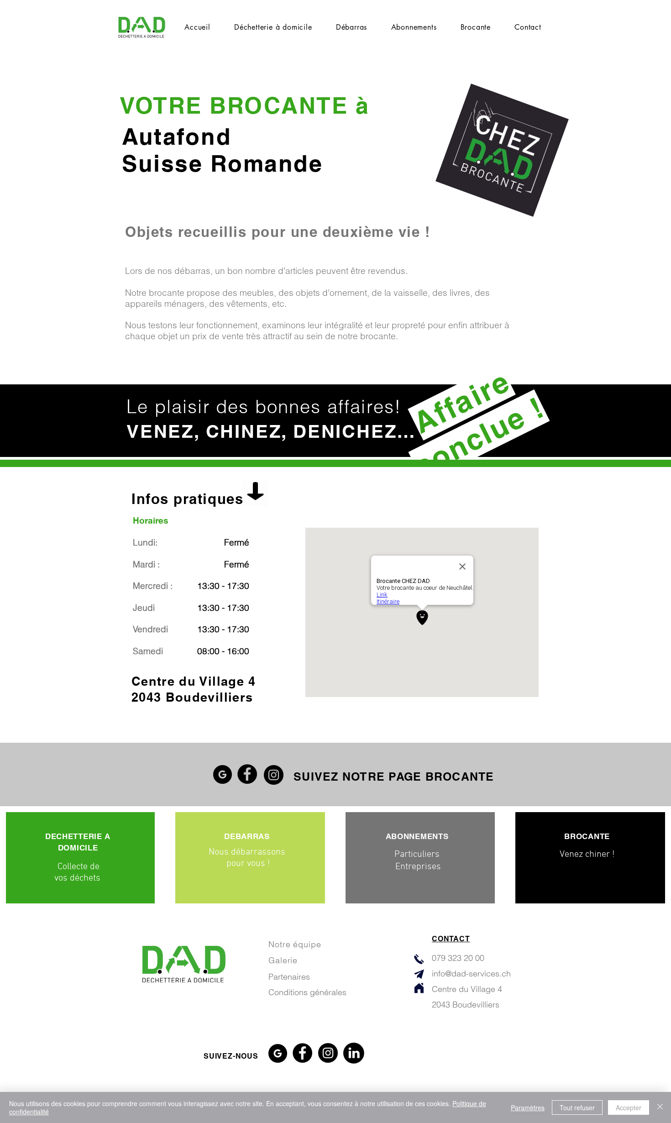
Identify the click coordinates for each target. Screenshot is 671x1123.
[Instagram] (273, 775)
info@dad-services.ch (471, 973)
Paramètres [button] (528, 1107)
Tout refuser (577, 1107)
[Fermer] (660, 1107)
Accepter (628, 1107)
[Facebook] (247, 774)
